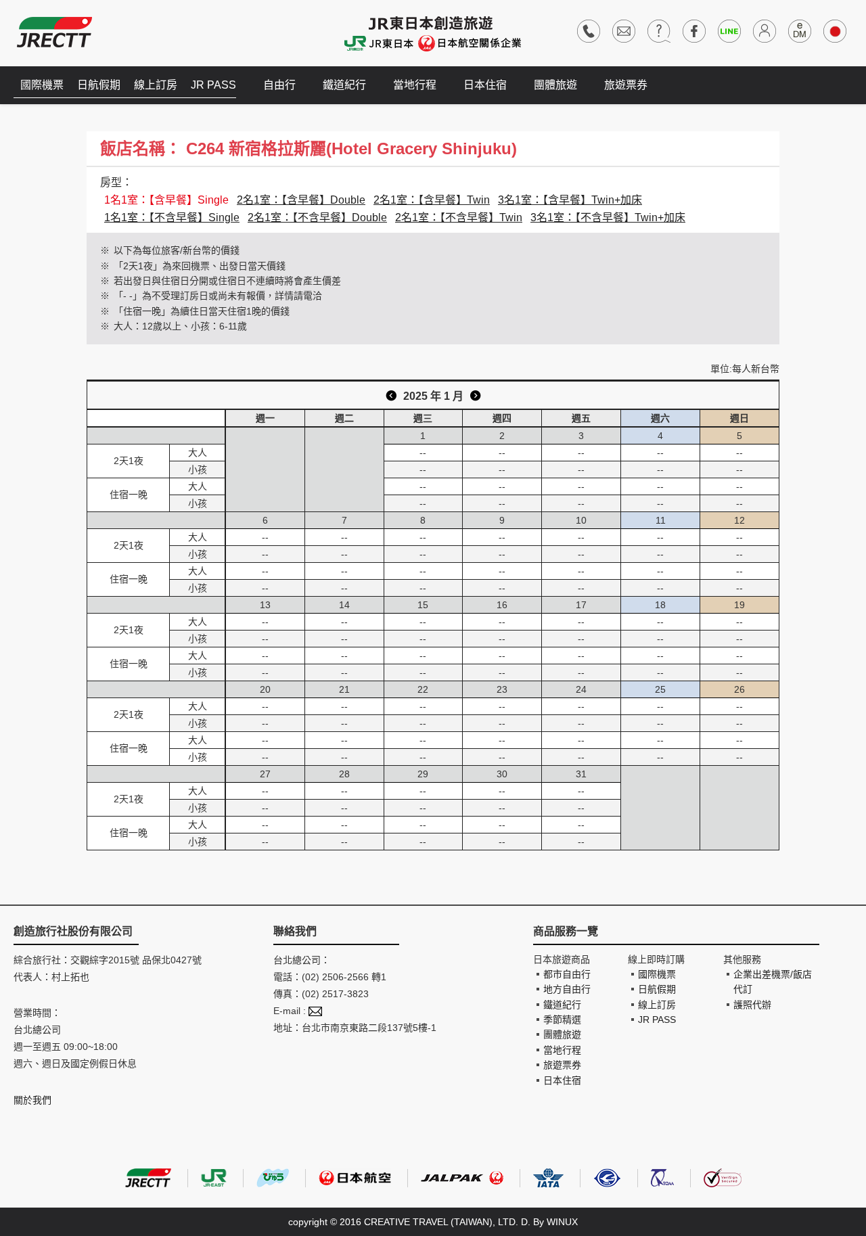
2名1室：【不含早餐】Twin (458, 217)
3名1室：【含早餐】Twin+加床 (570, 200)
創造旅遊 (54, 32)
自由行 (279, 85)
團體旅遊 (555, 85)
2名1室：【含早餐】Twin (431, 200)
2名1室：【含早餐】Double (301, 200)
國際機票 (42, 85)
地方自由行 (567, 989)
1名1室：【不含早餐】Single (172, 217)
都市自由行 (567, 974)
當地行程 (414, 85)
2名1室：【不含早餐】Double (317, 217)
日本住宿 (485, 85)
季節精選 (562, 1019)
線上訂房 (155, 85)
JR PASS (213, 85)
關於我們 (32, 1100)
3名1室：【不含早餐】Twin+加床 (607, 217)
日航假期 (98, 85)
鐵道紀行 (344, 85)
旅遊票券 (625, 85)
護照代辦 (752, 1004)
